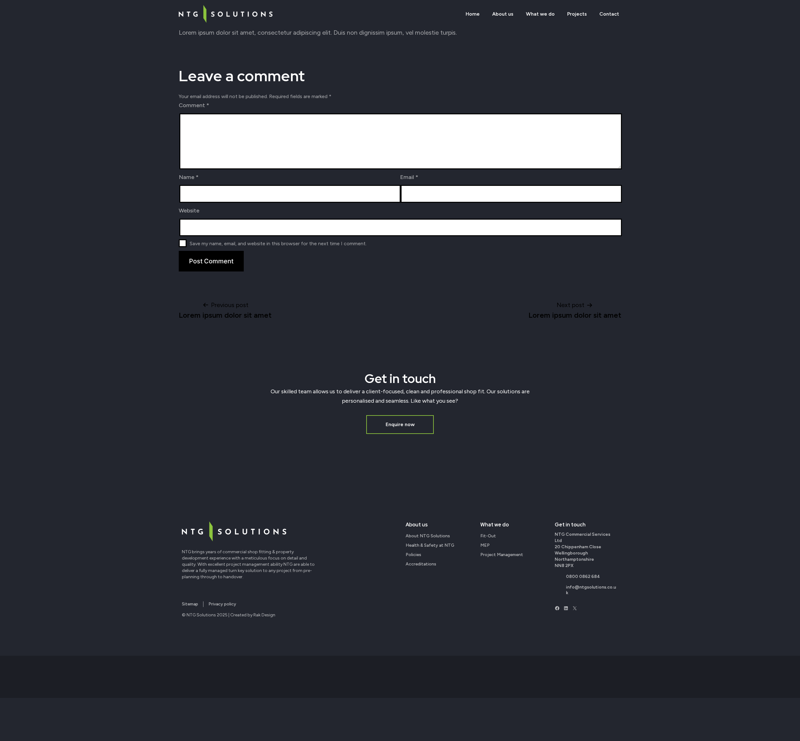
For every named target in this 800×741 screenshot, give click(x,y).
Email (409, 177)
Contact (609, 14)
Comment (194, 105)
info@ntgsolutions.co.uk (591, 589)
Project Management (501, 554)
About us (502, 14)
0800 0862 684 (583, 576)
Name (188, 177)
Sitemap (190, 604)
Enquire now (400, 424)
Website (189, 210)
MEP (485, 545)
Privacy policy (222, 604)
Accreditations (421, 564)
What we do (540, 14)
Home (473, 14)
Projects (577, 14)
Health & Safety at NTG (430, 545)
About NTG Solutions (428, 536)
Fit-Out (488, 536)
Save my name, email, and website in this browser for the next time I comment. (278, 243)
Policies (413, 554)
